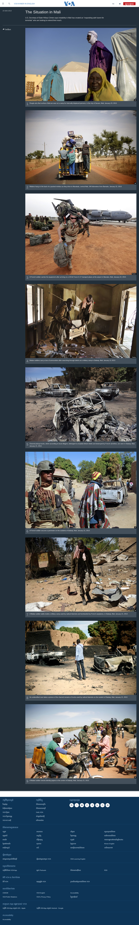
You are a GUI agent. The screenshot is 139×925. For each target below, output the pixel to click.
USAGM (5, 893)
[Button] (7, 30)
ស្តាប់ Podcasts (41, 870)
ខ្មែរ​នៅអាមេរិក (7, 844)
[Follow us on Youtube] (82, 805)
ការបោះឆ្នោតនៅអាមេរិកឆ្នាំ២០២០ (113, 840)
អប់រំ (37, 848)
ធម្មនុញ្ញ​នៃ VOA (41, 881)
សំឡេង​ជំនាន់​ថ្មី (40, 816)
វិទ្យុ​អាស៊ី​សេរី (73, 897)
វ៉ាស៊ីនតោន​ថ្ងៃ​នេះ (7, 808)
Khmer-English (109, 844)
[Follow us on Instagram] (87, 805)
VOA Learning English (77, 859)
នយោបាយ (39, 831)
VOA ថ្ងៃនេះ (6, 812)
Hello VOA (39, 812)
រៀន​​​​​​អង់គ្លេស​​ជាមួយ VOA (43, 859)
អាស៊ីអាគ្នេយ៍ (6, 848)
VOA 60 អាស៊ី (7, 820)
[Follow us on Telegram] (92, 805)
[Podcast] (102, 805)
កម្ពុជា (4, 831)
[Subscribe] (108, 805)
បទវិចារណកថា (108, 848)
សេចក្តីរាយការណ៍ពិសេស (77, 848)
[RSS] (97, 805)
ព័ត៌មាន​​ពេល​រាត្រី (41, 808)
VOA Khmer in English (24, 4)
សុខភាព (38, 844)
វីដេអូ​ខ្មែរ (5, 804)
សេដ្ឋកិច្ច (38, 835)
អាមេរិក (5, 840)
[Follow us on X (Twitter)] (77, 805)
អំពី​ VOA (5, 881)
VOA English (40, 893)
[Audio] (113, 3)
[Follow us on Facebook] (72, 805)
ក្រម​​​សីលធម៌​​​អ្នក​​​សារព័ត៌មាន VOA (80, 881)
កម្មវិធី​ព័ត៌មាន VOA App (10, 870)
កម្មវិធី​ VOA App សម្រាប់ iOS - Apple (14, 908)
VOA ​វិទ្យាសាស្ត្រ (7, 816)
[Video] (120, 3)
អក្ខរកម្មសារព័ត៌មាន (109, 831)
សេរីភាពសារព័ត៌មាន (110, 835)
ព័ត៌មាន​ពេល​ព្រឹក (41, 804)
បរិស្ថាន (72, 831)
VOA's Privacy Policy (43, 897)
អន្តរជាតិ (5, 835)
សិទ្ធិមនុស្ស (39, 840)
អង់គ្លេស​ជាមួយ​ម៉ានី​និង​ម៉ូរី (10, 859)
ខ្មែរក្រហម (73, 844)
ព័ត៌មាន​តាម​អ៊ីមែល (75, 870)
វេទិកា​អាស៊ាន (40, 820)
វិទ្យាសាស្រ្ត (73, 835)
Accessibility (74, 893)
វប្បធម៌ (72, 840)
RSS (105, 870)
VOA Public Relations (10, 897)
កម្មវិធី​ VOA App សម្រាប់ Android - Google (49, 908)
